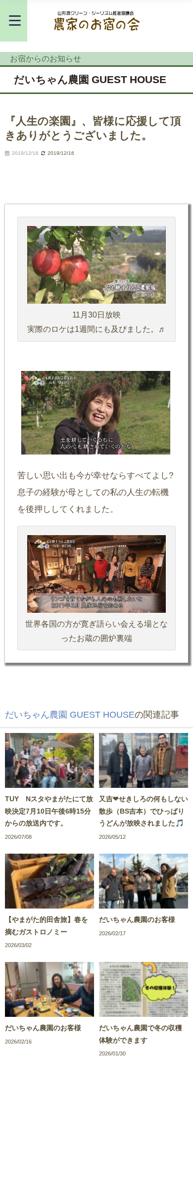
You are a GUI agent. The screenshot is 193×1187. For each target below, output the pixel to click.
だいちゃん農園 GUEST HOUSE (90, 79)
